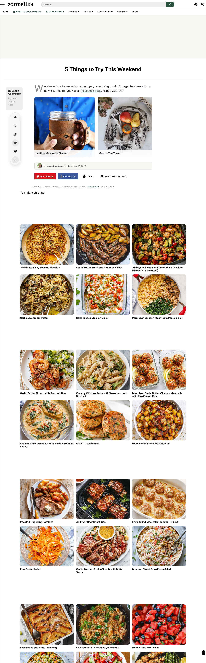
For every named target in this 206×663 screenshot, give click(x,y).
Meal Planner (56, 11)
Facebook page (91, 91)
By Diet (87, 11)
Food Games (104, 11)
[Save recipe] (15, 142)
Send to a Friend (115, 176)
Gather (121, 11)
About (135, 11)
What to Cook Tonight (28, 11)
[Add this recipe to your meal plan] (15, 159)
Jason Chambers (14, 92)
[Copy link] (15, 134)
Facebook (69, 176)
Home (5, 11)
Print (90, 176)
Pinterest (46, 176)
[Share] (15, 117)
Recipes (73, 11)
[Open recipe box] (15, 151)
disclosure (93, 187)
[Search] (170, 4)
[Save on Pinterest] (15, 126)
